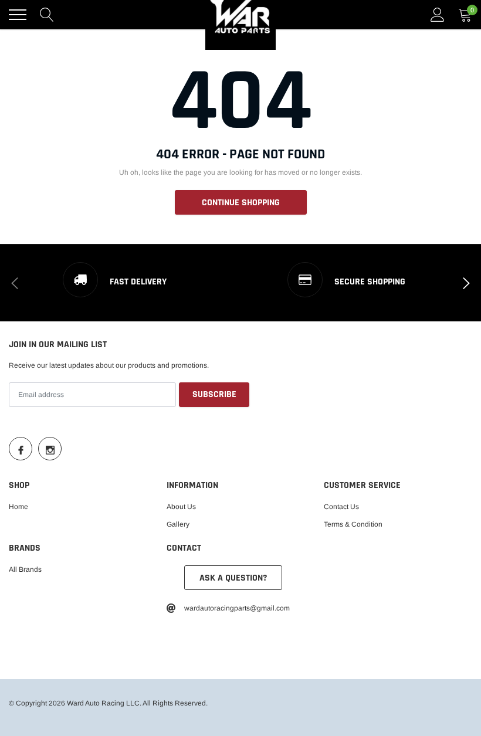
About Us (181, 507)
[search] (47, 14)
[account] (438, 15)
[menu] (17, 14)
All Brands (25, 569)
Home (18, 507)
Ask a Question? (233, 578)
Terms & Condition (353, 524)
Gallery (178, 524)
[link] (20, 448)
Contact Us (341, 507)
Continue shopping (241, 202)
